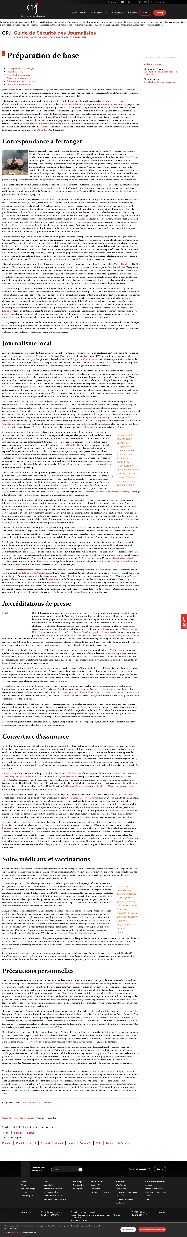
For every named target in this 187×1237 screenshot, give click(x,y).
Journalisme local (15, 72)
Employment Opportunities (127, 1192)
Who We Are (121, 1188)
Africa (147, 1195)
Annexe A (8, 311)
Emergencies (78, 1185)
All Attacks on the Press (53, 1195)
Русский (45, 1143)
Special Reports (27, 1195)
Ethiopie (7, 387)
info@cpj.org (161, 1212)
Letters (24, 1192)
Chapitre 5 (101, 421)
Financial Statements (124, 1199)
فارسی (71, 1143)
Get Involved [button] (116, 12)
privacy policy (16, 1232)
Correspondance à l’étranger (20, 69)
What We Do (121, 1185)
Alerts (23, 1185)
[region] (93, 1229)
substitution (43, 1039)
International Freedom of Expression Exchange (108, 492)
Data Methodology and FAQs (55, 1199)
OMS (14, 267)
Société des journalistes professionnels (81, 693)
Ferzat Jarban (119, 558)
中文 (98, 1143)
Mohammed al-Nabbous (110, 562)
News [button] (73, 12)
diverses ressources (128, 191)
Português (85, 1143)
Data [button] (82, 12)
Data (46, 1181)
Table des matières (152, 65)
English (20, 1143)
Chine (115, 387)
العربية (33, 1143)
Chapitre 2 (66, 117)
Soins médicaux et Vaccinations (63, 124)
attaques (15, 405)
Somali (59, 1143)
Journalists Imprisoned (53, 1188)
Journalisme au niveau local (109, 105)
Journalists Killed (50, 1185)
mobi (19, 1133)
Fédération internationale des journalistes (65, 984)
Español (6, 1143)
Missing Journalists (51, 1192)
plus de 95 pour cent (85, 359)
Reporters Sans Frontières (126, 795)
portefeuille (7, 317)
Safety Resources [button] (97, 12)
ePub (31, 1133)
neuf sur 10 (48, 356)
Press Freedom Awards (100, 1192)
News (23, 1181)
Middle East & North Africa (155, 1192)
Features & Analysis (28, 1188)
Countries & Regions (155, 1181)
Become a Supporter (137, 1169)
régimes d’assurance (67, 777)
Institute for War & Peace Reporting (35, 573)
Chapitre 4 (43, 130)
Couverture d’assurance (18, 78)
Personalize (128, 1229)
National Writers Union (77, 786)
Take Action (95, 1188)
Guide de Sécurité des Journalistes (18, 1118)
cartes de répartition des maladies (75, 933)
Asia (147, 1199)
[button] (163, 2)
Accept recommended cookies (152, 1229)
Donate (145, 12)
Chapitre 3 (45, 127)
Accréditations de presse (18, 75)
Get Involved (97, 1181)
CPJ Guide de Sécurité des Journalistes (94, 35)
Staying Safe (78, 1188)
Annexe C (8, 829)
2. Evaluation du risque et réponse (35, 1103)
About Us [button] (131, 12)
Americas (149, 1185)
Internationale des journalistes (118, 636)
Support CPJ (95, 1185)
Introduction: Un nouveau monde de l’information (161, 73)
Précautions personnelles (19, 85)
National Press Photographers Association (93, 632)
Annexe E (50, 492)
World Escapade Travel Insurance (82, 798)
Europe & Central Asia (154, 1188)
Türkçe (109, 1143)
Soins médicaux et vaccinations (21, 81)
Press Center (121, 1195)
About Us (120, 1181)
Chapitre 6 (7, 424)
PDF (7, 1133)
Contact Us (120, 1203)
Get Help (159, 12)
